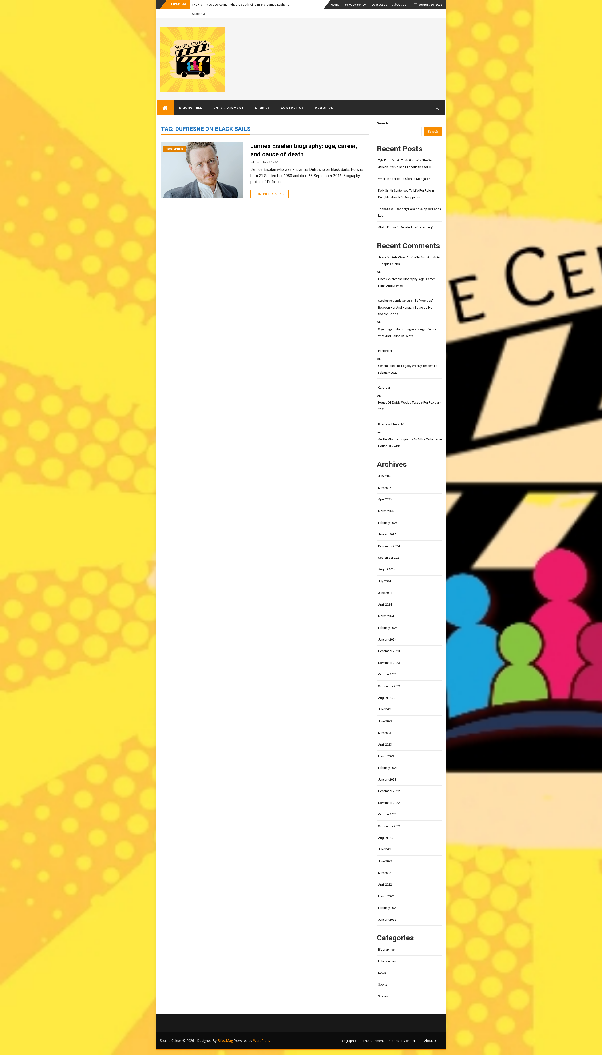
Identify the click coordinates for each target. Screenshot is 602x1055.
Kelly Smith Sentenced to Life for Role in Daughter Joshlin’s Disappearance (406, 185)
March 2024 (386, 607)
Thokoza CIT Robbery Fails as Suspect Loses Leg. (409, 203)
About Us (399, 4)
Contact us (379, 4)
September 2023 (389, 677)
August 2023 (387, 688)
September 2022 (389, 817)
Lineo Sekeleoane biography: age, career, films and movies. (407, 273)
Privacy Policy (355, 4)
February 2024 (387, 618)
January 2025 (387, 525)
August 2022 (387, 828)
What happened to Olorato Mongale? (404, 169)
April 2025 (385, 490)
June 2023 (385, 712)
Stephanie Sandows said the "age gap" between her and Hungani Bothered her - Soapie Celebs (406, 298)
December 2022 (389, 782)
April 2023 (385, 735)
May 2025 (384, 478)
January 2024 (387, 630)
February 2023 (387, 758)
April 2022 (385, 875)
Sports (383, 975)
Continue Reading (269, 185)
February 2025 (387, 513)
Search (382, 114)
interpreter (385, 341)
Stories (262, 98)
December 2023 (389, 642)
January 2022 (387, 910)
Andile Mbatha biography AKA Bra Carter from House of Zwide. (410, 433)
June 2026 (385, 467)
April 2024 (385, 595)
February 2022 (387, 898)
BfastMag (225, 1031)
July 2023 (384, 700)
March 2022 (386, 887)
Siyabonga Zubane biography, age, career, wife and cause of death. (407, 323)
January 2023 (387, 770)
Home (334, 4)
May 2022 (384, 863)
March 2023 (386, 747)
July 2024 (384, 572)
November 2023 (389, 653)
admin (255, 153)
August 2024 (387, 560)
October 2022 (387, 805)
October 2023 (387, 665)
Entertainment (228, 98)
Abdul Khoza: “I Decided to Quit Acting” (405, 218)
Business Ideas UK (391, 415)
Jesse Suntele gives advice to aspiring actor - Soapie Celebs (409, 251)
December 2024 (389, 537)
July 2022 (384, 840)
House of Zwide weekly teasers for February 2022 (409, 397)
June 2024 (385, 583)
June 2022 (385, 852)
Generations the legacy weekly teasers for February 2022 (408, 360)
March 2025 (386, 502)
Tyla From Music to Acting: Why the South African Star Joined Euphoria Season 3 (407, 154)
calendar (384, 378)
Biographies (190, 98)
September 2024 (389, 548)
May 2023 (384, 723)
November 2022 (389, 793)
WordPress (261, 1031)
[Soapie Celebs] (165, 98)
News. (382, 964)
